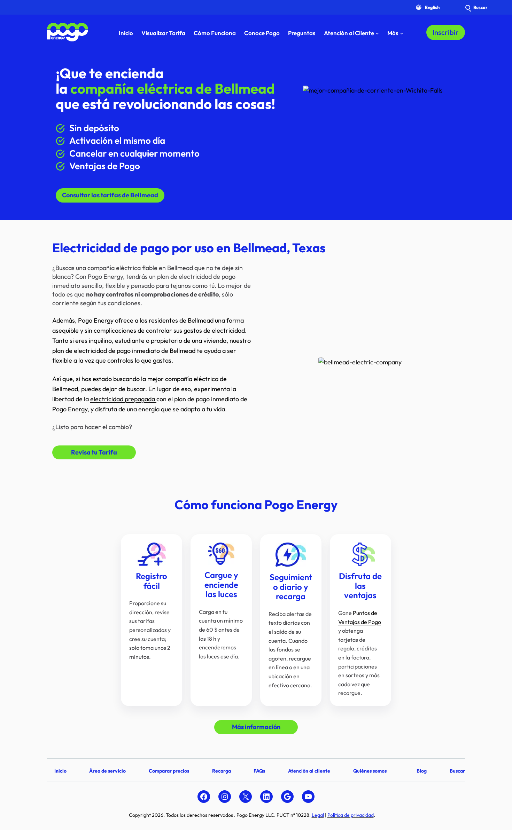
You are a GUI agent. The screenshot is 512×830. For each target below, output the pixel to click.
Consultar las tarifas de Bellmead (110, 195)
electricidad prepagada (123, 399)
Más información (256, 727)
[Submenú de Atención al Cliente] (377, 33)
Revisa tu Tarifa (94, 452)
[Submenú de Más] (401, 33)
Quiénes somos (370, 771)
